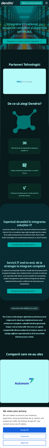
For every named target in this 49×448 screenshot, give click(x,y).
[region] (24, 427)
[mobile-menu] (46, 3)
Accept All (24, 430)
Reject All (24, 443)
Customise (24, 436)
